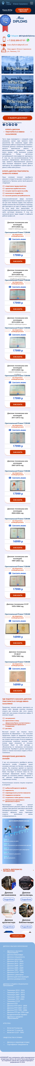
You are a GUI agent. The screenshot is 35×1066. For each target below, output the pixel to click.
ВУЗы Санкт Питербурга (17, 85)
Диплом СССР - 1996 (15, 972)
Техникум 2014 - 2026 (16, 990)
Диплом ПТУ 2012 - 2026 (17, 1006)
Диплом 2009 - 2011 (15, 966)
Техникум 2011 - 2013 (16, 992)
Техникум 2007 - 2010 (16, 995)
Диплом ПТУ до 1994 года (18, 1012)
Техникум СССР (13, 1001)
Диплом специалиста (16, 957)
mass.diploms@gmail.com (17, 44)
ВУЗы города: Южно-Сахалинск (17, 104)
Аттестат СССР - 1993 (15, 1032)
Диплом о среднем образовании (15, 1017)
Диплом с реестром (15, 974)
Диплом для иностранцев (18, 977)
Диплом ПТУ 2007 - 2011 (17, 1008)
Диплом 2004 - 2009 (15, 968)
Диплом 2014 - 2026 (15, 961)
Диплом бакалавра (15, 955)
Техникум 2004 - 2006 (16, 997)
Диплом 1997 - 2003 (15, 970)
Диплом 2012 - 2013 (15, 963)
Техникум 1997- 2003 (15, 999)
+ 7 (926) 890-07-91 (16, 40)
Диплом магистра (14, 959)
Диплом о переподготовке (18, 1042)
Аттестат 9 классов (14, 1028)
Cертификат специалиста (17, 1044)
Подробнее (9, 899)
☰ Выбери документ (17, 118)
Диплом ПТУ (12, 1003)
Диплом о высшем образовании (15, 951)
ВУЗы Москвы (17, 69)
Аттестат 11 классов (15, 1030)
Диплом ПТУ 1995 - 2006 (17, 1010)
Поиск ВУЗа (7, 10)
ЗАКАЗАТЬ (17, 261)
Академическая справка (17, 1014)
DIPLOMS (20, 19)
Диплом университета (16, 979)
